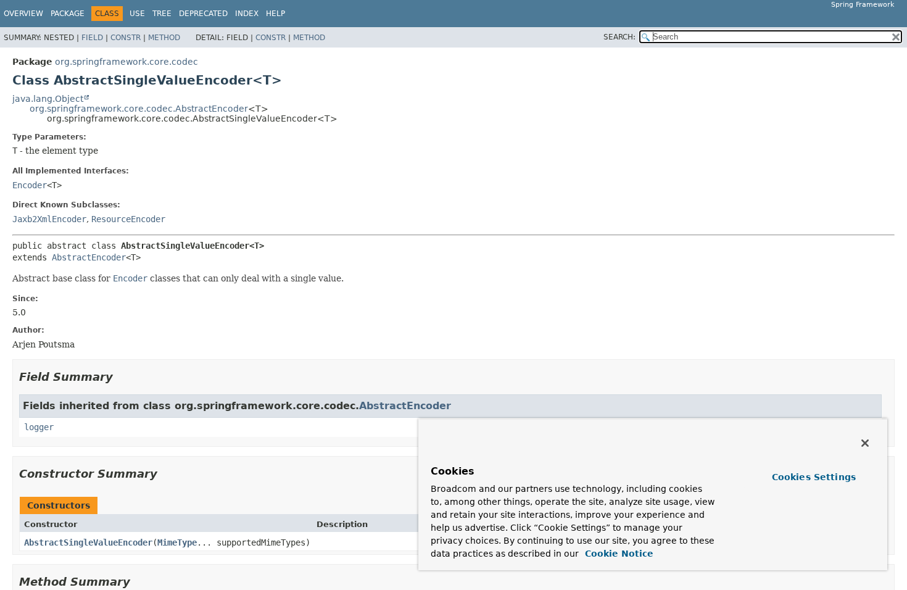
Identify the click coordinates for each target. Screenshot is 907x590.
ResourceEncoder (128, 219)
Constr (125, 37)
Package (68, 13)
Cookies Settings (814, 477)
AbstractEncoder (89, 257)
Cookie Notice (617, 554)
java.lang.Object (47, 99)
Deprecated (203, 13)
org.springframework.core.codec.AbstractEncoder (139, 109)
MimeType (177, 542)
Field (92, 37)
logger (39, 427)
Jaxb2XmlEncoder (49, 219)
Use (137, 13)
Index (247, 13)
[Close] (865, 443)
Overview (23, 13)
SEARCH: (619, 37)
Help (275, 13)
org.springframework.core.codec (126, 62)
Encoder (29, 185)
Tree (162, 13)
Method (164, 37)
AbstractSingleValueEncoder (88, 542)
